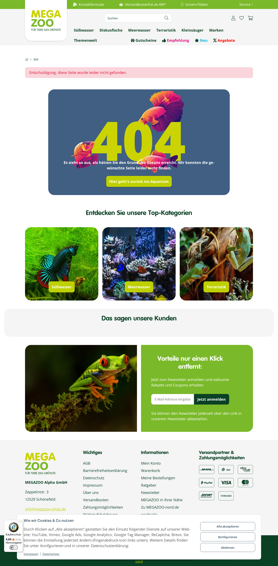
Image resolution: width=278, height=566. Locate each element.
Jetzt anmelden (211, 399)
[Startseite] (26, 59)
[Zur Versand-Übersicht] (206, 469)
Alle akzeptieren (228, 526)
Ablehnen (227, 547)
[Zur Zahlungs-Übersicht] (245, 469)
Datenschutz (51, 554)
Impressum (31, 554)
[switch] (14, 547)
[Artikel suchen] (167, 18)
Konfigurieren (227, 537)
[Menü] (20, 522)
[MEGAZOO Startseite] (46, 20)
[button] (244, 4)
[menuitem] (84, 30)
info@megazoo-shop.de (45, 509)
